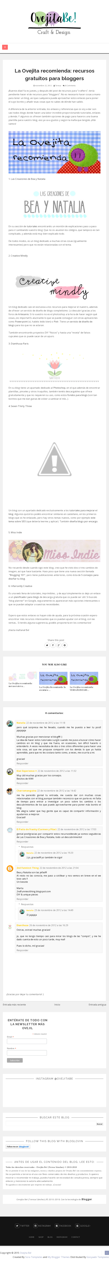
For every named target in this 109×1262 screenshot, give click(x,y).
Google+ (84, 1226)
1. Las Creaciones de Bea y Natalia (27, 178)
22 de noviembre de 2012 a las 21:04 (59, 867)
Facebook (65, 1226)
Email (10, 1037)
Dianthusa (22, 925)
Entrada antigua (97, 1004)
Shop (40, 1237)
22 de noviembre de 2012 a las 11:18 (45, 722)
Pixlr (56, 321)
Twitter (24, 1226)
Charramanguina (26, 790)
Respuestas (27, 846)
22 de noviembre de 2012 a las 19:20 (53, 852)
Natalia (21, 722)
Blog (50, 1237)
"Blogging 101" (17, 575)
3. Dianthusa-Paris (19, 343)
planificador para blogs (26, 597)
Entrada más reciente (14, 1004)
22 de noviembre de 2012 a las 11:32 (57, 770)
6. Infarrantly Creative (20, 586)
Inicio (57, 1004)
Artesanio (23, 314)
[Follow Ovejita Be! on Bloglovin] (18, 1146)
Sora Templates (33, 1257)
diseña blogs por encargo (84, 521)
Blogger (86, 1199)
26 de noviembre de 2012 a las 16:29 (48, 925)
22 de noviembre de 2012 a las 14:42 (56, 790)
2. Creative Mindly (18, 255)
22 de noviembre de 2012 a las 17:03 (76, 829)
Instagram (44, 1226)
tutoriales (32, 226)
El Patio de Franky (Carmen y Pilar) (37, 829)
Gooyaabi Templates (98, 1257)
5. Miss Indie (15, 532)
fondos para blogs (77, 395)
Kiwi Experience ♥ (27, 770)
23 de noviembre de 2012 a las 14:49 (53, 910)
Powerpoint (21, 321)
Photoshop (59, 387)
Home (31, 1237)
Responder (22, 763)
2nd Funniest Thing (28, 867)
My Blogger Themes (59, 1257)
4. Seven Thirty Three (20, 406)
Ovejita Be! (25, 1252)
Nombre (11, 1048)
